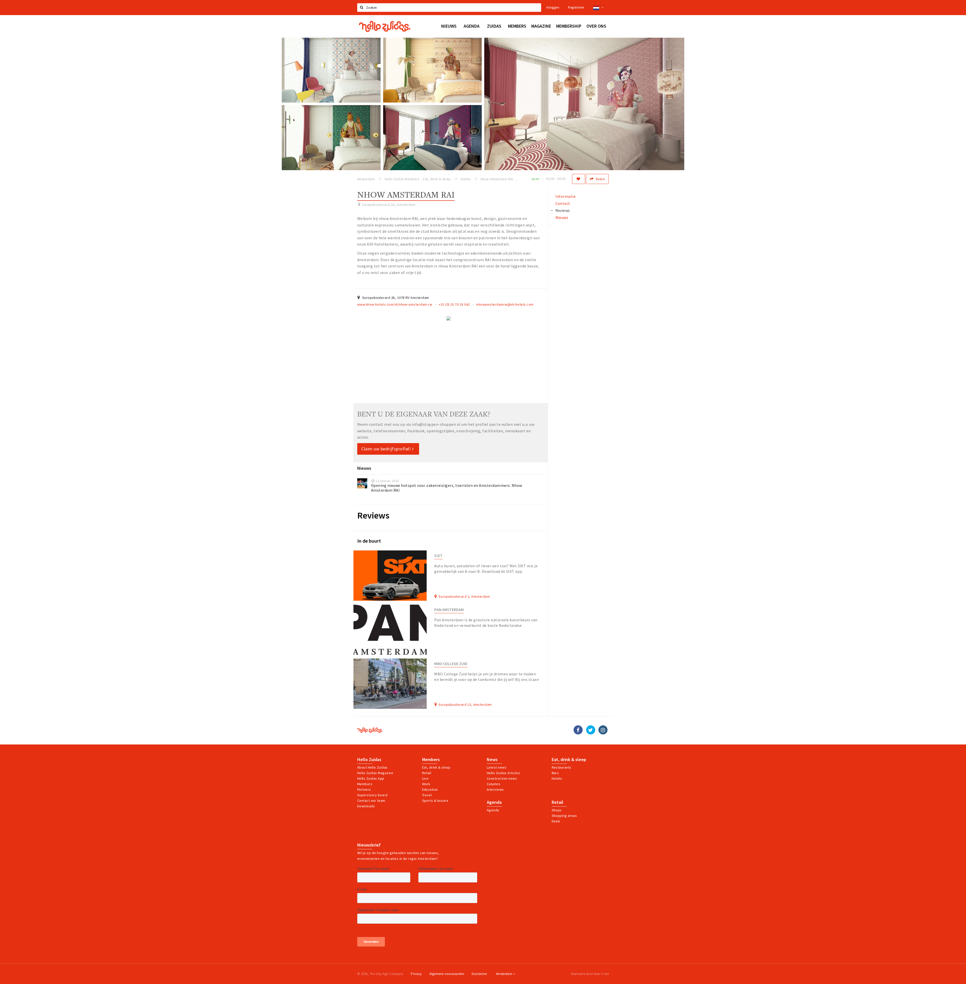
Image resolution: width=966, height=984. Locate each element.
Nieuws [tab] (562, 217)
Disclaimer (479, 974)
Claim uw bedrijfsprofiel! (386, 449)
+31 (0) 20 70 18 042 (454, 304)
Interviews (495, 789)
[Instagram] (603, 729)
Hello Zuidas (369, 759)
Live (425, 778)
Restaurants (561, 767)
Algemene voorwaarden (446, 974)
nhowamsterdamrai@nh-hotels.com (504, 304)
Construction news (502, 778)
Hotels (557, 778)
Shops (557, 810)
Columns (493, 784)
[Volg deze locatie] (578, 179)
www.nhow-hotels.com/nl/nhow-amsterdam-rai (394, 304)
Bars (555, 773)
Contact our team (371, 800)
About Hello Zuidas (372, 767)
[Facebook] (578, 729)
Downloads (366, 806)
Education (430, 789)
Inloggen (552, 7)
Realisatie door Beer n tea (590, 974)
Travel (427, 795)
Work (426, 784)
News (492, 759)
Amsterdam (504, 974)
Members (364, 784)
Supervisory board (372, 795)
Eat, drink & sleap (436, 767)
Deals (556, 821)
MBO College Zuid (450, 663)
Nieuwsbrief (369, 845)
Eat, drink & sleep (569, 759)
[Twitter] (590, 729)
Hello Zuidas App (370, 778)
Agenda (494, 802)
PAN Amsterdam (449, 609)
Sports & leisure (435, 800)
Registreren (576, 7)
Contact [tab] (562, 203)
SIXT (438, 555)
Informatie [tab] (565, 196)
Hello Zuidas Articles (503, 773)
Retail (426, 773)
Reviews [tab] (562, 210)
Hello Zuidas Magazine (375, 773)
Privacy (416, 974)
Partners (364, 789)
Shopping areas (564, 815)
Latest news (496, 767)
